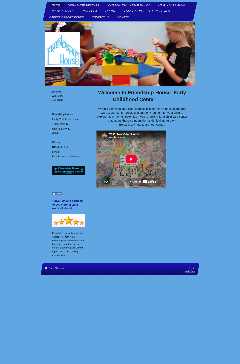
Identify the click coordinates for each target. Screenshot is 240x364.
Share (58, 194)
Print (51, 268)
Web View (190, 271)
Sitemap (59, 268)
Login (192, 268)
